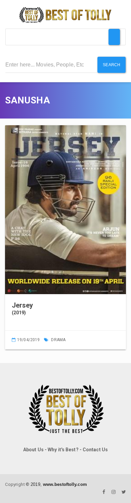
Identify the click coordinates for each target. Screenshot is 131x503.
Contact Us (95, 449)
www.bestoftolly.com (65, 484)
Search (111, 64)
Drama (58, 339)
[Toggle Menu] (114, 37)
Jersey (22, 305)
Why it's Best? (63, 449)
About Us (33, 449)
